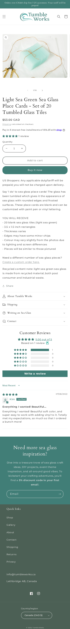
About (10, 532)
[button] (4, 16)
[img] (10, 394)
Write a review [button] (35, 373)
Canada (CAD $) (34, 615)
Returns (11, 554)
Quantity (7, 141)
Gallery (11, 524)
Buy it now (35, 170)
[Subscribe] (59, 494)
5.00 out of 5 (43, 339)
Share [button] (10, 285)
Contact (11, 539)
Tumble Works (38, 628)
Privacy (11, 561)
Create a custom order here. (21, 262)
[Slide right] (42, 90)
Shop (10, 517)
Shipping (6, 124)
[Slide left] (27, 90)
